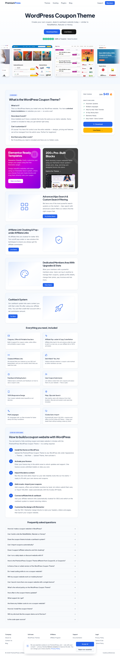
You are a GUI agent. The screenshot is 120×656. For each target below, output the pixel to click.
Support (100, 3)
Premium (13, 3)
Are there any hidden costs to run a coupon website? (42, 603)
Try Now (13, 316)
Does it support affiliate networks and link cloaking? (42, 550)
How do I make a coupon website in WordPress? (42, 529)
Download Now (51, 32)
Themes (47, 3)
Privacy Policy (99, 637)
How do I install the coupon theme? (42, 609)
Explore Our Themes (53, 171)
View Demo (48, 285)
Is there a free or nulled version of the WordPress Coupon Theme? (42, 566)
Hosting (55, 3)
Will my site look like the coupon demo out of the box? (42, 614)
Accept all (85, 644)
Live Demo (69, 32)
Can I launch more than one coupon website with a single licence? (42, 582)
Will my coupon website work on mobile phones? (42, 577)
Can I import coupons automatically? (42, 545)
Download (99, 124)
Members (109, 3)
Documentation (77, 637)
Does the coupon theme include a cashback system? (42, 539)
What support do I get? (42, 598)
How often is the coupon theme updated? (42, 593)
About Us (8, 637)
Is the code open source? (42, 619)
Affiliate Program (55, 637)
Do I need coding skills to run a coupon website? (42, 571)
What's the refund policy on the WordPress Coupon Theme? (42, 587)
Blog (70, 3)
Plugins (63, 3)
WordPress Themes (34, 637)
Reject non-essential (85, 649)
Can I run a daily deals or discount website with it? (42, 555)
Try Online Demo (50, 216)
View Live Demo (15, 181)
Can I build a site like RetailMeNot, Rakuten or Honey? (42, 534)
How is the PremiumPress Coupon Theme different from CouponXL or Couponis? (42, 561)
